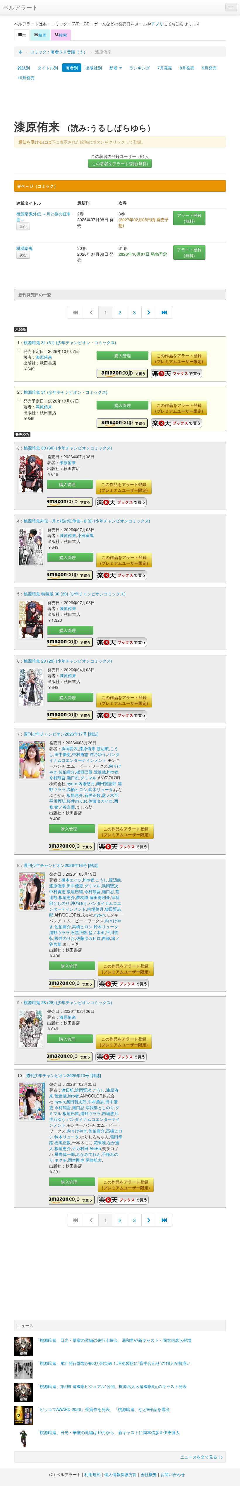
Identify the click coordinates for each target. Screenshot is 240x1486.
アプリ (157, 24)
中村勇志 (80, 754)
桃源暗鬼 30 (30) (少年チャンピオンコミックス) (68, 448)
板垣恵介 (75, 795)
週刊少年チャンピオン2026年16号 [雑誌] (61, 865)
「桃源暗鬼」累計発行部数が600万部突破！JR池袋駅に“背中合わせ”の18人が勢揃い (113, 1363)
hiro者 (112, 772)
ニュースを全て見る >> (201, 1457)
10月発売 (26, 78)
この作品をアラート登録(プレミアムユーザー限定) (179, 358)
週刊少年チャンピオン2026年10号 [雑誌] (63, 1075)
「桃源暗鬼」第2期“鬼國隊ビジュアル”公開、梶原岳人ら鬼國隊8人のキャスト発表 (111, 1386)
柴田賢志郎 (106, 783)
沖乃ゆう (98, 754)
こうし (101, 880)
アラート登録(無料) (189, 218)
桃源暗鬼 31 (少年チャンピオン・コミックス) (65, 392)
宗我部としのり (99, 1107)
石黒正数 (92, 795)
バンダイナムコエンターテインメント (84, 757)
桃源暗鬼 (24, 248)
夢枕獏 (82, 897)
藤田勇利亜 (100, 897)
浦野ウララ (59, 932)
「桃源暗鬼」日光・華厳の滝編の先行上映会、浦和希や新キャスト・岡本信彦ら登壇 (113, 1340)
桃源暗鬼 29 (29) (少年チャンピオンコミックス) (68, 661)
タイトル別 (47, 68)
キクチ (60, 1160)
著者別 (72, 68)
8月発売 (187, 68)
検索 (63, 35)
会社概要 (148, 1474)
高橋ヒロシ (77, 789)
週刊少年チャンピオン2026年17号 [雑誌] (61, 734)
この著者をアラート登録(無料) (120, 163)
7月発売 (164, 68)
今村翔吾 (57, 778)
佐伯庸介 (67, 772)
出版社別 (93, 68)
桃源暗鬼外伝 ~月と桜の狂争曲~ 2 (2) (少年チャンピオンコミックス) (87, 521)
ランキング (139, 68)
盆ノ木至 (110, 795)
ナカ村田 (80, 1148)
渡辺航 (103, 748)
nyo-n (72, 783)
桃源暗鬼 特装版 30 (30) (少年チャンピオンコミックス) (75, 594)
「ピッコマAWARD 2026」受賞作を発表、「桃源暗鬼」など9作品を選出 (102, 1409)
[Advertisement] (120, 103)
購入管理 (122, 355)
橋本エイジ (71, 880)
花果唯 (100, 1142)
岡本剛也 (76, 1160)
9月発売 (209, 68)
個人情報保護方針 (120, 1474)
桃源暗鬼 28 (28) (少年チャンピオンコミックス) (68, 1002)
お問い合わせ (172, 1474)
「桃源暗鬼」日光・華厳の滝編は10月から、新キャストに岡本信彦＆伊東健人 (108, 1432)
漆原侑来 (44, 357)
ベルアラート (20, 7)
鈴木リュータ (100, 789)
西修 (106, 938)
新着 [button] (114, 68)
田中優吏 (62, 754)
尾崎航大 (93, 1160)
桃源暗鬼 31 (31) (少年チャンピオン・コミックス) (70, 342)
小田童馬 (85, 535)
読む (23, 226)
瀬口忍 (73, 778)
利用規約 (92, 1474)
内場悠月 (86, 783)
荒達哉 (100, 772)
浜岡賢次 (69, 748)
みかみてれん (88, 1154)
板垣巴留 (84, 772)
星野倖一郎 (64, 1154)
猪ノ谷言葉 (64, 807)
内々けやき (77, 1131)
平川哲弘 (57, 801)
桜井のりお (77, 801)
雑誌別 (24, 68)
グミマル (88, 778)
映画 (42, 35)
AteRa (95, 1148)
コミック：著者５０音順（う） (59, 52)
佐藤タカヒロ (100, 801)
